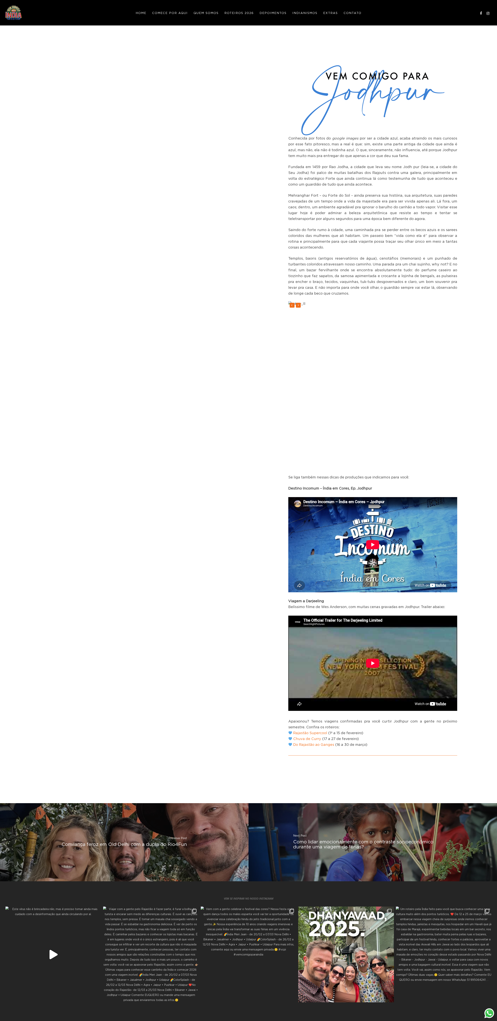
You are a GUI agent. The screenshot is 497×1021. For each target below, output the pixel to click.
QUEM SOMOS (206, 12)
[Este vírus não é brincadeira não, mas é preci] (53, 954)
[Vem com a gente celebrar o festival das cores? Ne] (248, 954)
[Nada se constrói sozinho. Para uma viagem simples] (346, 954)
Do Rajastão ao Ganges (313, 744)
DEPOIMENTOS (273, 12)
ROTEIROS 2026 (239, 12)
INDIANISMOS (304, 12)
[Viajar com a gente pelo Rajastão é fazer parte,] (151, 954)
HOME (141, 12)
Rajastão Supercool (310, 733)
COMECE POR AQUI (170, 12)
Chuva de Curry (307, 739)
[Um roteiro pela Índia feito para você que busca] (444, 954)
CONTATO (352, 12)
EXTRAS (330, 12)
